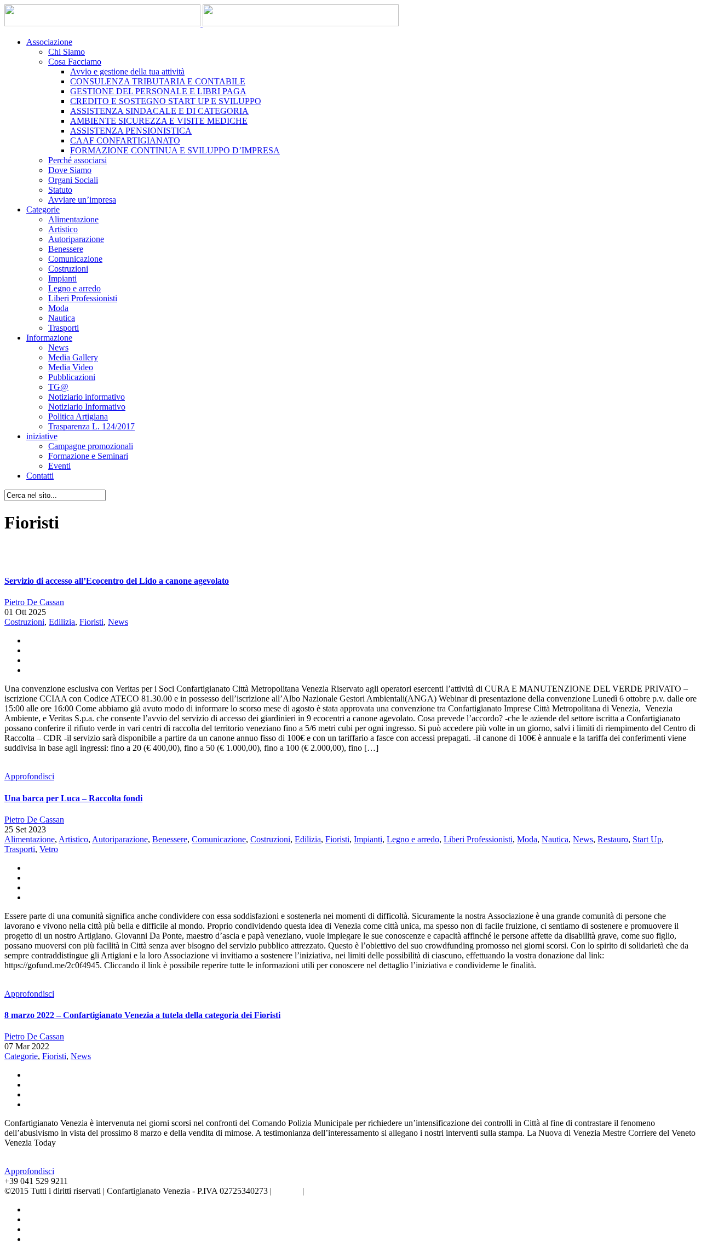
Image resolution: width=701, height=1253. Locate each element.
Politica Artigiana (78, 416)
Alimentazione (73, 219)
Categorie (43, 209)
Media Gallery (73, 357)
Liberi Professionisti (82, 298)
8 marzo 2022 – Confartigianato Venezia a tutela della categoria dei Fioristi (142, 1015)
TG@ (58, 387)
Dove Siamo (69, 170)
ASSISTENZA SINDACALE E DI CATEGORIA (159, 111)
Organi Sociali (73, 180)
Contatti (40, 475)
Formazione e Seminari (88, 456)
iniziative (42, 436)
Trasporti (63, 327)
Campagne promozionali (90, 446)
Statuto (60, 189)
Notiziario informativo (86, 396)
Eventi (59, 465)
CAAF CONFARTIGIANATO (125, 140)
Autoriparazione (76, 239)
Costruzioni (68, 268)
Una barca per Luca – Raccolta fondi (73, 798)
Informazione (49, 337)
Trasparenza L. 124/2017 (91, 426)
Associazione (49, 42)
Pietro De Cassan (34, 602)
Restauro (612, 839)
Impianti (62, 278)
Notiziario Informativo (86, 406)
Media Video (70, 367)
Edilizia (62, 621)
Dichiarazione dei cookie (349, 1190)
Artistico (63, 229)
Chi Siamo (66, 51)
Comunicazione (75, 258)
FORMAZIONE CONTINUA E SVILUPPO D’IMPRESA (175, 150)
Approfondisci (29, 776)
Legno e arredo (74, 288)
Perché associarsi (77, 160)
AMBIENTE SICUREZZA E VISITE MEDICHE (159, 120)
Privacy (287, 1190)
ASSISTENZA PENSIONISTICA (131, 130)
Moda (58, 308)
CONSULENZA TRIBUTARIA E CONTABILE (157, 81)
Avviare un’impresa (82, 199)
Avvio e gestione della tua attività (127, 71)
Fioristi (91, 621)
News (58, 347)
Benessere (65, 249)
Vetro (48, 849)
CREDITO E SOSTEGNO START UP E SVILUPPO (165, 101)
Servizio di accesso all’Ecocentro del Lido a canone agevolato (116, 580)
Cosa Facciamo (74, 61)
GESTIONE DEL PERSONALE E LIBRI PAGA (158, 91)
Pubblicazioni (71, 377)
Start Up (647, 839)
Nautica (61, 318)
